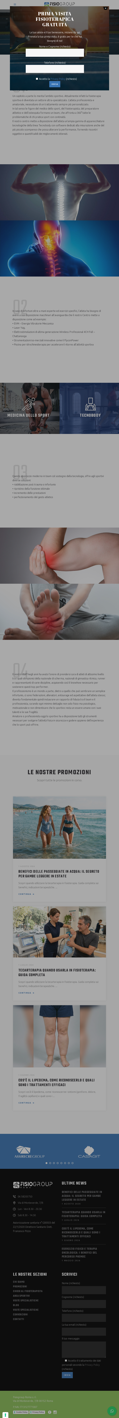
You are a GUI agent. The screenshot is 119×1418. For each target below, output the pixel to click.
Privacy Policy (58, 78)
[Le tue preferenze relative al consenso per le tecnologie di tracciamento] (5, 1415)
